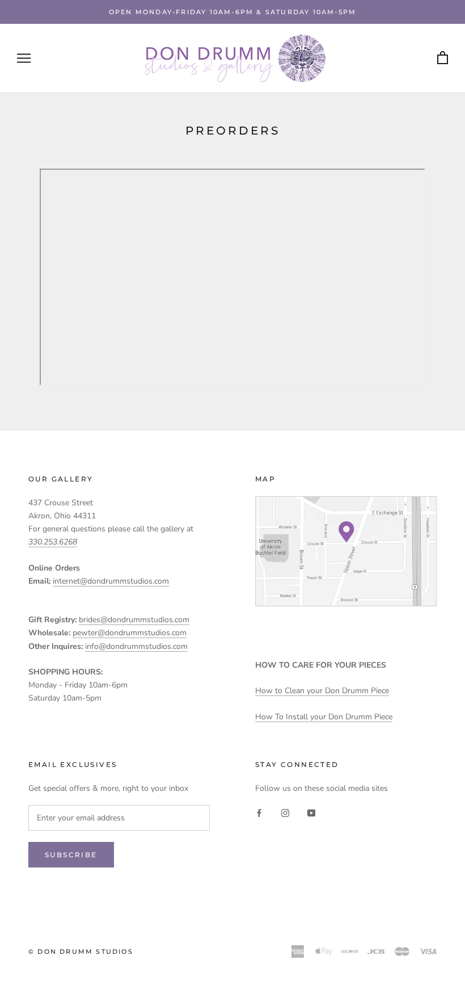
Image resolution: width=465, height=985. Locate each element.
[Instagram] (285, 812)
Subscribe (71, 854)
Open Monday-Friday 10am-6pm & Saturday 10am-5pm (232, 12)
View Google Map (346, 551)
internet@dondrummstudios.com (111, 581)
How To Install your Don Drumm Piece (323, 716)
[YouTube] (311, 812)
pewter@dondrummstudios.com (130, 632)
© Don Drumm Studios (80, 951)
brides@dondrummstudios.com (134, 619)
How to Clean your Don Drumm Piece (322, 690)
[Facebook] (259, 812)
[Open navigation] (24, 58)
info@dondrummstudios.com (136, 646)
